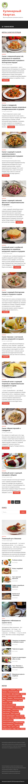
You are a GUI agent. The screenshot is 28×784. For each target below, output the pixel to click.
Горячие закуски (6, 694)
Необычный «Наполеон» (16, 594)
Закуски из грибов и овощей (14, 696)
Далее (17, 502)
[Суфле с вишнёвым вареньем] (6, 590)
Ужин (17, 726)
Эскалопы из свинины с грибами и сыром (19, 641)
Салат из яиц (15, 711)
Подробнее (5, 80)
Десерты (4, 536)
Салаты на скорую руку (8, 722)
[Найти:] (14, 512)
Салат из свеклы (6, 711)
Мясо (4, 700)
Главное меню (9, 26)
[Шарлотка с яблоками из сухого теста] (14, 617)
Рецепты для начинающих (9, 704)
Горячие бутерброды (13, 691)
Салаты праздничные (8, 724)
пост (18, 728)
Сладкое (5, 726)
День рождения (15, 694)
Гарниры (5, 691)
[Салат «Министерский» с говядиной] (14, 417)
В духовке (13, 689)
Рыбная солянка (17, 560)
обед (14, 728)
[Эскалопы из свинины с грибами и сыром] (6, 645)
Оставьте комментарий (7, 64)
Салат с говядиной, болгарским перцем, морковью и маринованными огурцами (14, 107)
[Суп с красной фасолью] (6, 582)
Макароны (10, 698)
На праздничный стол (12, 700)
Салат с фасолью (15, 717)
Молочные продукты (19, 698)
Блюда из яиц (6, 689)
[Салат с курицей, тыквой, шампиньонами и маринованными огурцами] (14, 140)
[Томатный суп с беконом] (14, 535)
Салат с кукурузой (15, 713)
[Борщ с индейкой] (6, 573)
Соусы (3, 618)
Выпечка (19, 689)
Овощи (20, 700)
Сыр (9, 726)
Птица (10, 702)
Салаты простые (18, 724)
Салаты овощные (19, 722)
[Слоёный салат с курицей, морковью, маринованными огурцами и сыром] (14, 370)
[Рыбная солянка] (6, 565)
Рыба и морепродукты (8, 707)
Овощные (5, 702)
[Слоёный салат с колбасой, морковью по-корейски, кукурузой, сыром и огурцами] (14, 236)
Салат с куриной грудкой (8, 715)
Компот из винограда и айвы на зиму (19, 658)
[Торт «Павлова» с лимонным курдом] (6, 671)
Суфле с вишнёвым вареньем (18, 586)
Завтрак (4, 696)
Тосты (13, 726)
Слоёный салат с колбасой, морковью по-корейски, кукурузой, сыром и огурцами (13, 249)
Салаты (23, 717)
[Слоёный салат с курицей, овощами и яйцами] (14, 461)
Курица (4, 698)
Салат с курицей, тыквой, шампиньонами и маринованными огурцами (12, 154)
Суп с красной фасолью (16, 577)
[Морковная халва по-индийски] (6, 679)
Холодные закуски (7, 728)
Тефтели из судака (17, 649)
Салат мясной (6, 713)
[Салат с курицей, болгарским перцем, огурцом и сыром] (14, 281)
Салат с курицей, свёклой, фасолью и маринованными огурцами (13, 202)
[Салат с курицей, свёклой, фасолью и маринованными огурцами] (14, 189)
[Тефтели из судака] (6, 654)
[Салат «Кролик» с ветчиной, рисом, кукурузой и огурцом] (14, 325)
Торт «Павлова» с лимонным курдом (18, 666)
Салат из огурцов (7, 709)
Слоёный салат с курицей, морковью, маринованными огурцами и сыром (13, 384)
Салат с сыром (6, 717)
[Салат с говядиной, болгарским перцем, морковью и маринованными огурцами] (14, 94)
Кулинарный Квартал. (12, 12)
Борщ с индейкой (17, 568)
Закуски (4, 54)
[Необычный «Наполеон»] (6, 599)
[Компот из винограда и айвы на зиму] (6, 662)
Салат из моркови (19, 707)
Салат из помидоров (17, 709)
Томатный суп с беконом (11, 538)
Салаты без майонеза (8, 720)
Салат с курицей (20, 715)
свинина (23, 728)
